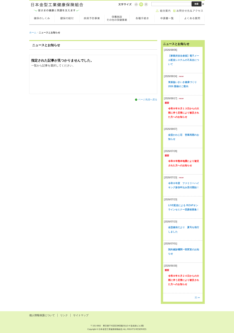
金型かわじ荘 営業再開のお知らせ (183, 136)
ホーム (32, 32)
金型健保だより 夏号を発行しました (183, 229)
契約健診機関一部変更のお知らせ (183, 251)
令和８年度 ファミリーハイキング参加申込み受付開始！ (183, 185)
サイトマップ (80, 315)
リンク (64, 315)
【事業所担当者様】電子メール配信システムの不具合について (183, 60)
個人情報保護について (42, 315)
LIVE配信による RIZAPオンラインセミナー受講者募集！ (183, 207)
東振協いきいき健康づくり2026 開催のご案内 (182, 84)
